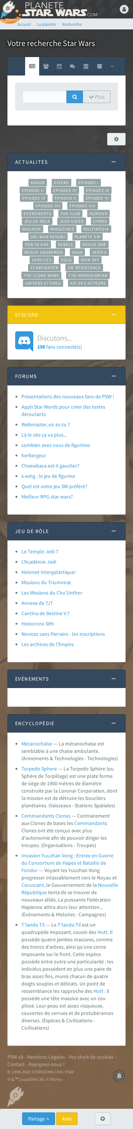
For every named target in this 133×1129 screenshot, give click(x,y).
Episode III (65, 190)
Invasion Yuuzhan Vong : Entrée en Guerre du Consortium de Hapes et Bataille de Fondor (67, 863)
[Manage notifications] (119, 1076)
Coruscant (32, 885)
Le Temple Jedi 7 (39, 551)
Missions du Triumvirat (46, 582)
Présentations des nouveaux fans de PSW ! (67, 396)
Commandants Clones (46, 815)
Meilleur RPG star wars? (47, 496)
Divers (61, 182)
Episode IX (33, 198)
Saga (77, 252)
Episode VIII (82, 205)
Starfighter (44, 267)
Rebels (66, 244)
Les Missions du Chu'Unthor (51, 592)
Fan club (70, 213)
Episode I (88, 182)
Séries (99, 252)
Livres (100, 221)
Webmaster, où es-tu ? (45, 424)
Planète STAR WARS (59, 9)
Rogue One (94, 244)
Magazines (62, 229)
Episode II (33, 190)
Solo (66, 259)
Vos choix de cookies (91, 1057)
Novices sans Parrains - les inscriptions (63, 634)
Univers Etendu (43, 283)
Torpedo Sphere (39, 768)
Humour (98, 213)
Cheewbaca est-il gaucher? (50, 465)
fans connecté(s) (59, 341)
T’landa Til (33, 924)
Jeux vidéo (71, 221)
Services (42, 259)
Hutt (103, 932)
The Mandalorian (87, 275)
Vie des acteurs (88, 283)
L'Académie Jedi (38, 561)
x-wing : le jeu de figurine (48, 476)
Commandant (89, 823)
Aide (67, 1118)
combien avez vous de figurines (55, 445)
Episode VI (97, 198)
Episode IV (97, 190)
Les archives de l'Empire (47, 644)
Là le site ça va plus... (44, 434)
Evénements (37, 213)
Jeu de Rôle (37, 221)
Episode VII (47, 205)
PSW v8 (15, 1057)
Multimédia (96, 229)
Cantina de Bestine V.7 (45, 613)
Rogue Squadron (43, 252)
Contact (16, 1064)
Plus (99, 97)
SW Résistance (84, 267)
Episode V (65, 198)
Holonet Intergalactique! (48, 572)
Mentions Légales (46, 1057)
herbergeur (33, 455)
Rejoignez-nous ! (46, 1064)
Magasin (31, 229)
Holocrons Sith (37, 623)
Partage (37, 1118)
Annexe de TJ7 (37, 603)
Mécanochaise (36, 743)
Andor (38, 182)
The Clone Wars (41, 275)
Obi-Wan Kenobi (48, 236)
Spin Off (90, 259)
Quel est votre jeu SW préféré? (54, 486)
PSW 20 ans (37, 244)
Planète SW (87, 236)
